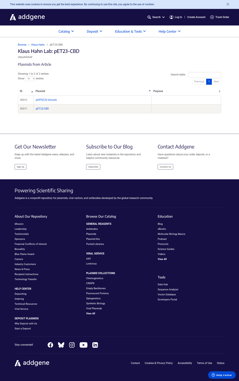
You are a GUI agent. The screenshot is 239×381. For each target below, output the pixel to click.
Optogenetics (93, 298)
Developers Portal (167, 299)
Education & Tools (128, 31)
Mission (19, 223)
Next (216, 81)
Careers (19, 259)
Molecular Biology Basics (171, 234)
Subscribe (93, 167)
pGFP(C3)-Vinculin (46, 99)
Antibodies (92, 228)
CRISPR (90, 283)
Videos (161, 254)
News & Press (22, 269)
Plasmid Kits (93, 239)
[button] (156, 17)
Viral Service (21, 308)
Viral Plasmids (94, 308)
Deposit (92, 31)
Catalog (64, 31)
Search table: (178, 74)
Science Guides (166, 249)
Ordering (19, 298)
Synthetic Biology (95, 303)
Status (220, 363)
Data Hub (163, 284)
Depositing (20, 293)
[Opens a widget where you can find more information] (222, 375)
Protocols (163, 244)
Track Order (222, 17)
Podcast (162, 239)
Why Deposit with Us (26, 323)
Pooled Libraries (95, 244)
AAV (88, 258)
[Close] (226, 4)
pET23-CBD (42, 108)
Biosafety (20, 249)
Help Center (168, 31)
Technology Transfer (26, 279)
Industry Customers (25, 264)
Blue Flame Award (24, 254)
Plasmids (91, 234)
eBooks (162, 228)
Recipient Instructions (26, 274)
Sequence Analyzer (168, 289)
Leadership (21, 228)
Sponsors (20, 239)
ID (21, 91)
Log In (178, 17)
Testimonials (22, 234)
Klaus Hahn (38, 44)
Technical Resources (26, 303)
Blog (160, 223)
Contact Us (165, 167)
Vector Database (167, 294)
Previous (199, 81)
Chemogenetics (94, 278)
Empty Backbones (96, 288)
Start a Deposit (23, 328)
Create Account (196, 17)
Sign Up (20, 167)
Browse (22, 44)
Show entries (31, 78)
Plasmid (40, 91)
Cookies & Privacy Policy (159, 363)
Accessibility (185, 363)
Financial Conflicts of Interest (31, 244)
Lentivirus (91, 263)
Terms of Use (204, 363)
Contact (135, 363)
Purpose (158, 91)
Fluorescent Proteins (97, 293)
